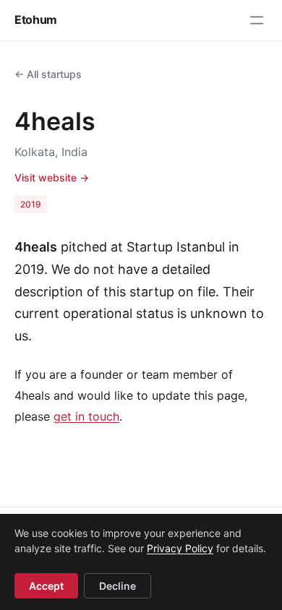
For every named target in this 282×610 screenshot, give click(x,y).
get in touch (86, 416)
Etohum (35, 19)
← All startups (48, 74)
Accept (46, 586)
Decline (117, 586)
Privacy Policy (180, 548)
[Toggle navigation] (257, 20)
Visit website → (51, 177)
